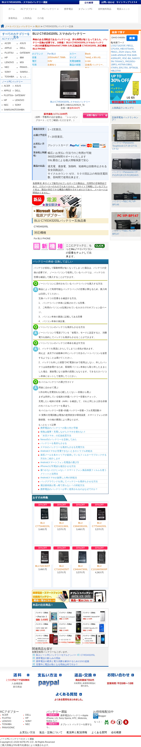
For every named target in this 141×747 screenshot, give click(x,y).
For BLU (52, 53)
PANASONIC (26, 67)
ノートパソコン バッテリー (18, 26)
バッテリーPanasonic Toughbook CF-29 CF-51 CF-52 (124, 145)
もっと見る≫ (26, 76)
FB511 (129, 45)
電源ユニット (123, 9)
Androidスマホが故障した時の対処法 (58, 477)
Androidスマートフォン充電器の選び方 (59, 462)
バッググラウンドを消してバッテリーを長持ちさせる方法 (69, 481)
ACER (8, 43)
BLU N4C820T (42, 566)
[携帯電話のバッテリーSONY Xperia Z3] (94, 627)
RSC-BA (126, 58)
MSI (22, 62)
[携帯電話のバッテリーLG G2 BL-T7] (70, 639)
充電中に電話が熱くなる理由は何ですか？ (57, 664)
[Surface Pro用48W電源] (57, 212)
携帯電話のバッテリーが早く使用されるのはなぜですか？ (69, 489)
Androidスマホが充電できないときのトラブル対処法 (66, 451)
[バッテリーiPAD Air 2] (46, 616)
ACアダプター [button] (28, 9)
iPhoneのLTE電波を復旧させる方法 (58, 466)
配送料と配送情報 (77, 732)
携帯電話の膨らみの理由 (48, 658)
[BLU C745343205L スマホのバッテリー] (70, 84)
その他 (40, 18)
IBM (22, 57)
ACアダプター (9, 39)
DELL (23, 48)
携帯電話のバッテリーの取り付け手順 (59, 428)
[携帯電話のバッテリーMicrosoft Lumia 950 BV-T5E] (94, 639)
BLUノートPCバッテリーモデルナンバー (56, 655)
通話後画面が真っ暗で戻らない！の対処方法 (62, 485)
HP (6, 57)
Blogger (102, 716)
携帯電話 (68, 9)
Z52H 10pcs (125, 52)
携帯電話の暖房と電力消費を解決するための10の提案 (62, 661)
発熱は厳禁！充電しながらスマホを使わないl (62, 431)
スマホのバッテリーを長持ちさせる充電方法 (62, 447)
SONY (8, 72)
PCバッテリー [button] (49, 9)
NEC (7, 67)
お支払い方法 (27, 732)
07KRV (114, 67)
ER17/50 (123, 67)
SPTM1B (133, 67)
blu (73, 249)
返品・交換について (50, 732)
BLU (37, 26)
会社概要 (116, 732)
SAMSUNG (25, 72)
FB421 (114, 52)
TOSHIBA (9, 76)
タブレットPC (85, 9)
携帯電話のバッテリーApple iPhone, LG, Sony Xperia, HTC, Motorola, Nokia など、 (67, 718)
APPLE (8, 48)
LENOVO (9, 62)
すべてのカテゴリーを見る (16, 35)
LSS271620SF (118, 45)
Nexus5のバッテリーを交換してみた (58, 439)
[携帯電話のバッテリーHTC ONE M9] (46, 627)
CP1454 (115, 49)
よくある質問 (99, 732)
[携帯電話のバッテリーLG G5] (70, 627)
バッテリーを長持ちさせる (53, 443)
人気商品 (27, 18)
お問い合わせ (108, 2)
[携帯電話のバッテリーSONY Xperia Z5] (70, 616)
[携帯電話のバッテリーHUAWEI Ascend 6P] (94, 616)
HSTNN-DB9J (125, 64)
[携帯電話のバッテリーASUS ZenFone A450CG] (46, 639)
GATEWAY (25, 53)
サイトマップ (123, 2)
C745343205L (41, 226)
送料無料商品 (104, 9)
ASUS (23, 43)
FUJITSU (9, 53)
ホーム (13, 9)
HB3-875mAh (127, 49)
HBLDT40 (116, 71)
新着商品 (12, 18)
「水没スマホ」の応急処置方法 (55, 435)
